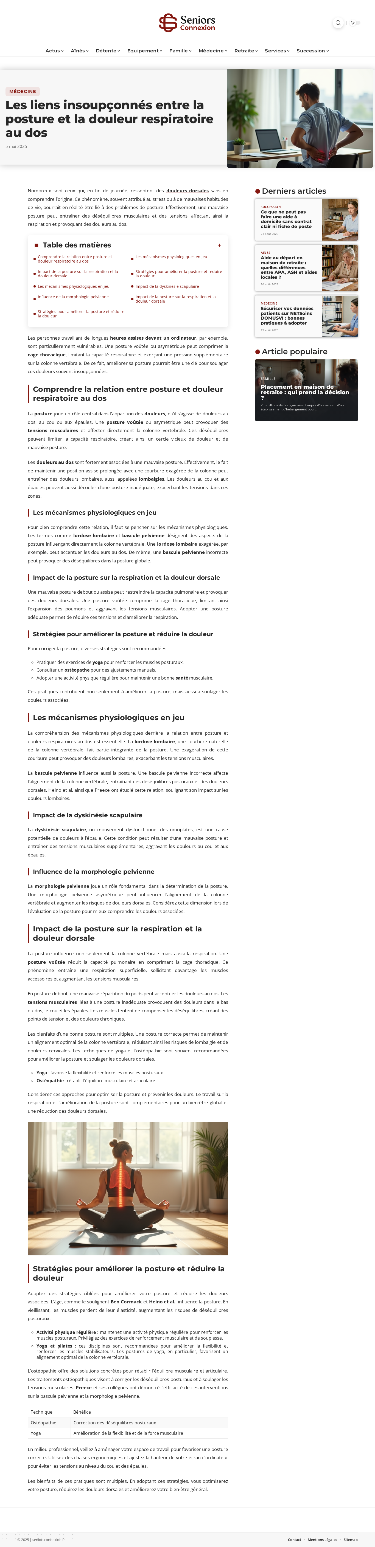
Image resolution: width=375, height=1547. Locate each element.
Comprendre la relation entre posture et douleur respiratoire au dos (75, 259)
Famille (268, 379)
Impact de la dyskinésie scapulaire (167, 286)
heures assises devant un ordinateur (153, 338)
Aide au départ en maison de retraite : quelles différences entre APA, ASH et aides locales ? (289, 267)
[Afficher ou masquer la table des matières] (166, 245)
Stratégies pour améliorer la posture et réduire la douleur (179, 273)
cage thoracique (47, 354)
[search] (338, 22)
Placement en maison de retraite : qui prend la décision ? (305, 392)
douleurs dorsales (187, 190)
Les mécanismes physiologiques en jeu (171, 256)
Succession (271, 207)
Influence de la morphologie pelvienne (73, 296)
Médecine (22, 91)
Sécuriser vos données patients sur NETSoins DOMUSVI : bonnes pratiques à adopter (287, 316)
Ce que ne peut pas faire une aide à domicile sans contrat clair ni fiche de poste (286, 219)
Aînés (265, 252)
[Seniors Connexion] (187, 22)
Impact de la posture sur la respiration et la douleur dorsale (78, 273)
